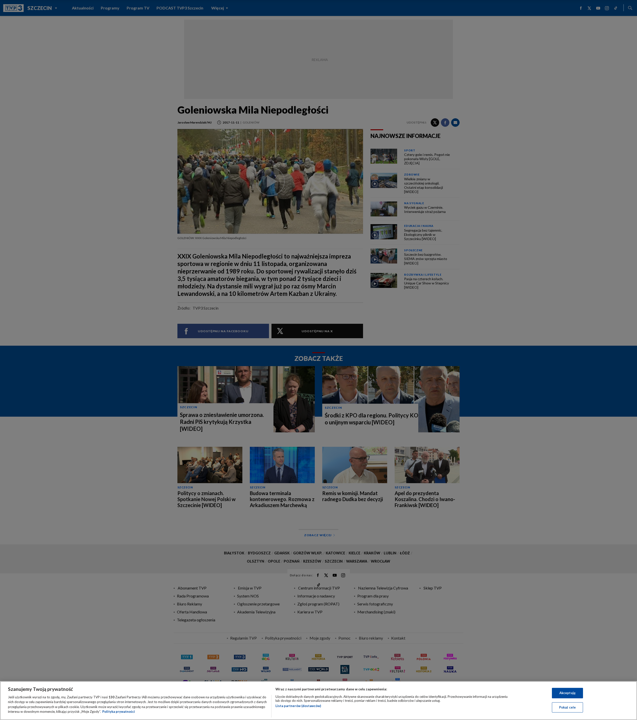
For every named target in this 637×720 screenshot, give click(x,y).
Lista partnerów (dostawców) (298, 706)
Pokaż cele (567, 707)
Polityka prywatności (118, 712)
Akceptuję (567, 693)
